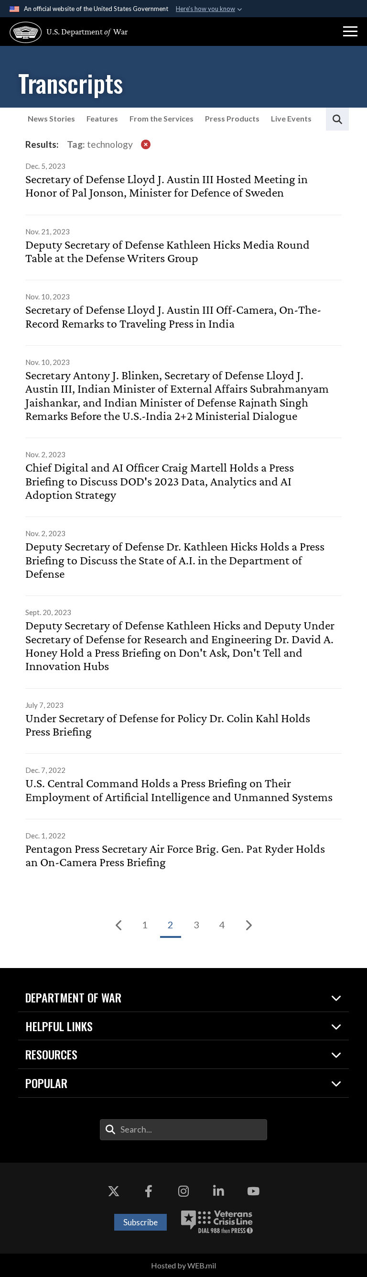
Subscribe (140, 1222)
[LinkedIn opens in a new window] (218, 1191)
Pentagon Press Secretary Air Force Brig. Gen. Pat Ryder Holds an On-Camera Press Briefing (175, 855)
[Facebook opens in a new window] (149, 1191)
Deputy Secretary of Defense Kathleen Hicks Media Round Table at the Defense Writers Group (167, 251)
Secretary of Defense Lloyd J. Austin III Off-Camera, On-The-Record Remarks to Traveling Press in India (173, 316)
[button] (350, 31)
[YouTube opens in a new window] (253, 1191)
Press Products (232, 118)
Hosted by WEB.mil (183, 1265)
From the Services (162, 118)
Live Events (291, 118)
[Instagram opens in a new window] (183, 1191)
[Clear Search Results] (146, 144)
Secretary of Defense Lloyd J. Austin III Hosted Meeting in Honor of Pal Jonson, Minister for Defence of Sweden (166, 186)
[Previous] (119, 925)
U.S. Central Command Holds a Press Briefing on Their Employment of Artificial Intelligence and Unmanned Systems (179, 790)
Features (102, 118)
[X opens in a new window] (114, 1191)
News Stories (51, 118)
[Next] (248, 925)
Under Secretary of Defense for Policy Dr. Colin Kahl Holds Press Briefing (167, 725)
